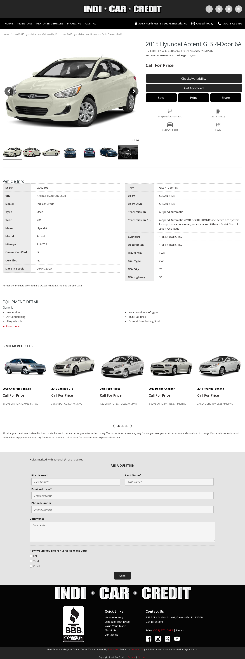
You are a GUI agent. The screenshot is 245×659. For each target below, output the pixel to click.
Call (35, 556)
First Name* (39, 475)
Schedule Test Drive (117, 621)
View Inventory (114, 617)
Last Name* (133, 475)
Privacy (131, 657)
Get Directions (155, 621)
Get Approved (194, 88)
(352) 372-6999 (163, 630)
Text (36, 561)
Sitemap (142, 657)
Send (122, 576)
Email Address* (41, 489)
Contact (91, 23)
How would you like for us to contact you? (58, 550)
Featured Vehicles (49, 23)
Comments (37, 518)
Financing (74, 23)
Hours (180, 630)
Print (193, 97)
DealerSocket (137, 649)
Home (9, 23)
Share (226, 97)
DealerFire (113, 649)
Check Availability (193, 78)
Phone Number (41, 503)
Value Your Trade (115, 626)
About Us (110, 630)
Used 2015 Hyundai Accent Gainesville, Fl (35, 34)
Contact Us (111, 634)
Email (36, 566)
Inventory (24, 23)
